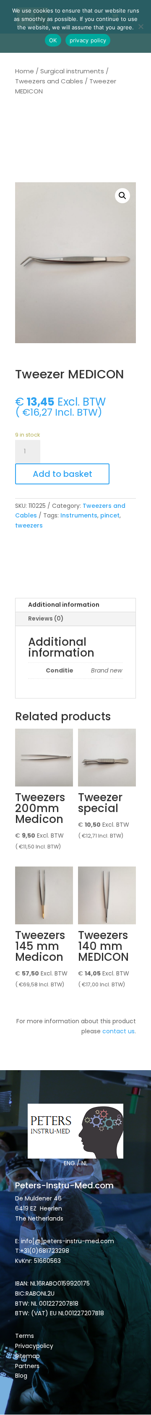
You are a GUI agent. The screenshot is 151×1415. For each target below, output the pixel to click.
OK (53, 40)
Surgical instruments (72, 71)
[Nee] (140, 26)
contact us (118, 1031)
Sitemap (28, 1356)
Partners (27, 1366)
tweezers (29, 525)
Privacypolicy (34, 1346)
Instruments (78, 515)
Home (24, 71)
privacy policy (88, 40)
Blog (21, 1375)
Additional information (63, 604)
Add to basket (62, 474)
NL (84, 1163)
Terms (24, 1336)
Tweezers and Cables (49, 81)
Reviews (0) (46, 618)
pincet (110, 515)
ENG (69, 1163)
